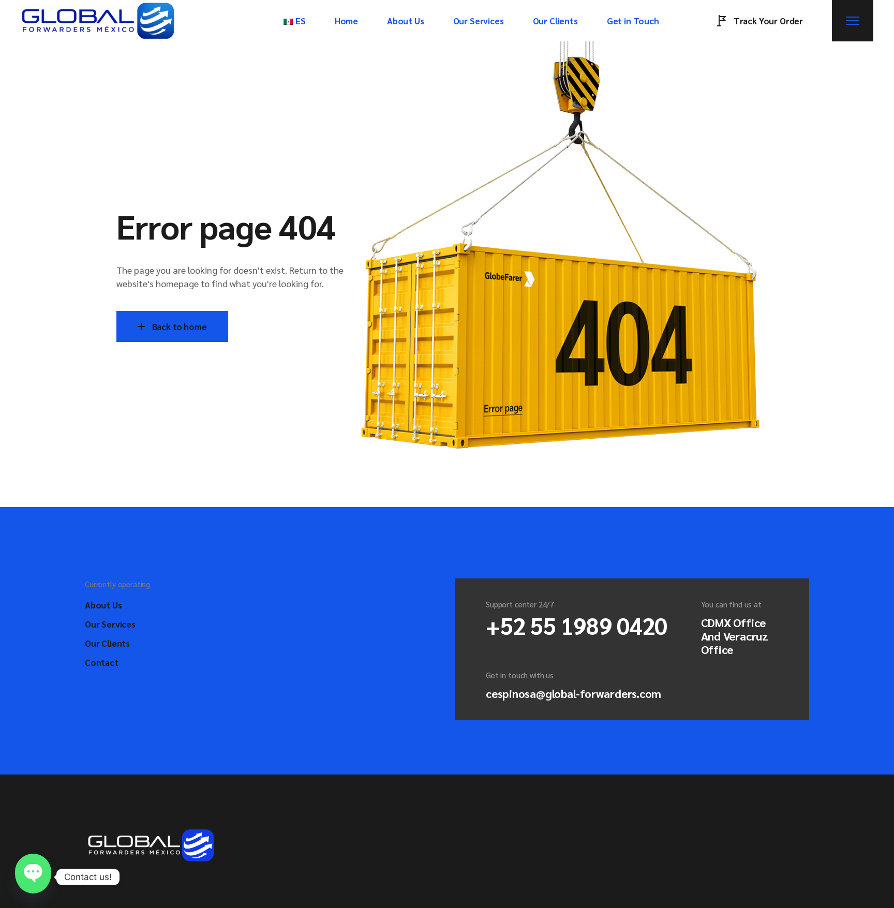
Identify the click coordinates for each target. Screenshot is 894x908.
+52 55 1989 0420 (576, 625)
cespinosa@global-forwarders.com (573, 693)
